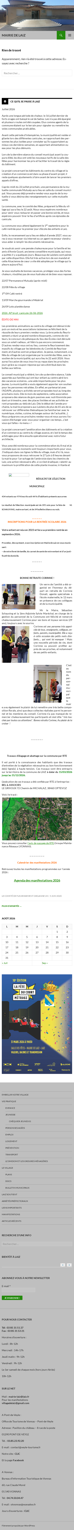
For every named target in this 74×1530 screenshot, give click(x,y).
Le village (7, 1167)
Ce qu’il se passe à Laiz (25, 101)
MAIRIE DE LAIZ (14, 35)
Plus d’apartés (12, 906)
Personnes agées (15, 1128)
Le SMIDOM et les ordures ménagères (26, 1161)
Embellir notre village (15, 1094)
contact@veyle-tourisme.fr (26, 1447)
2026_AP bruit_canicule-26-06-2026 (22, 312)
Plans (8, 1174)
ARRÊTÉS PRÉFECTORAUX (15, 1201)
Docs (8, 1181)
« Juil (5, 962)
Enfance (10, 1108)
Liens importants (12, 1207)
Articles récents (11, 1221)
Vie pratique (9, 1101)
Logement (11, 1141)
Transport (11, 1154)
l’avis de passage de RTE (40, 843)
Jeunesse (10, 1114)
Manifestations (11, 1214)
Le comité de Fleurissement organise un (25, 896)
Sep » (45, 962)
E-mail (6, 1286)
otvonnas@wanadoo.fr (23, 1504)
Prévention (12, 1148)
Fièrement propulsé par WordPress (18, 1525)
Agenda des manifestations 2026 (37, 880)
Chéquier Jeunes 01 (20, 1121)
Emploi (9, 1134)
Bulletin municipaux (17, 1187)
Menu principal (69, 35)
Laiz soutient (9, 1194)
